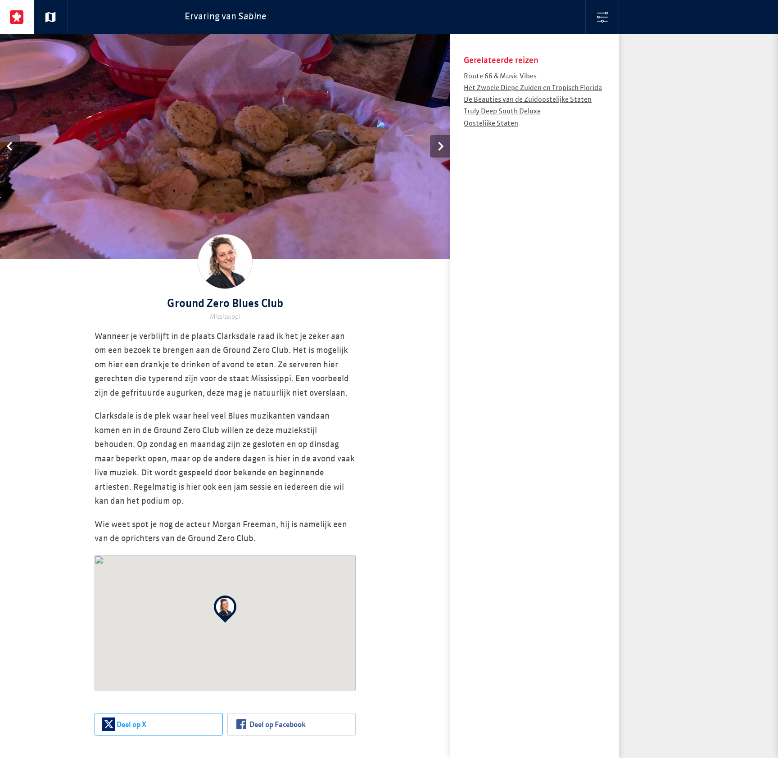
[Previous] (10, 146)
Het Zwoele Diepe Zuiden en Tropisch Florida (533, 88)
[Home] (17, 17)
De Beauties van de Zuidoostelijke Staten (528, 99)
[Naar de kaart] (51, 17)
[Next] (440, 146)
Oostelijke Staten (491, 123)
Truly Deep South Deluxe (502, 111)
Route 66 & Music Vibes (500, 76)
